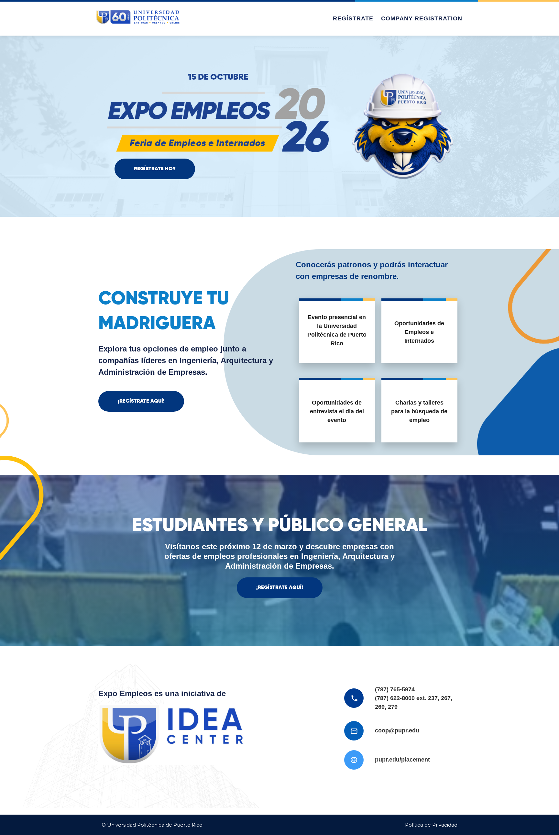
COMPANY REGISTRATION (421, 18)
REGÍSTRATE (353, 18)
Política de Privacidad (431, 825)
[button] (155, 169)
